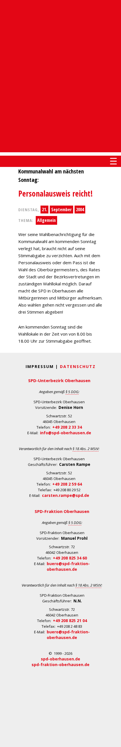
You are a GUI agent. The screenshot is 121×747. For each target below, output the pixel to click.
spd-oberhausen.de (60, 659)
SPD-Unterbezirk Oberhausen (59, 380)
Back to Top (113, 739)
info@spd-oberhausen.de (65, 432)
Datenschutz (78, 366)
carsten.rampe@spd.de (65, 495)
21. (44, 209)
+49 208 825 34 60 (70, 558)
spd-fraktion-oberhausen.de (60, 664)
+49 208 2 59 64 (67, 484)
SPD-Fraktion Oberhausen (62, 511)
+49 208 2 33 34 (67, 427)
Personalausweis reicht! (55, 193)
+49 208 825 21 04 (70, 620)
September (61, 209)
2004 (80, 209)
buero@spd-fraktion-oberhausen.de (68, 566)
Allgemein (46, 220)
